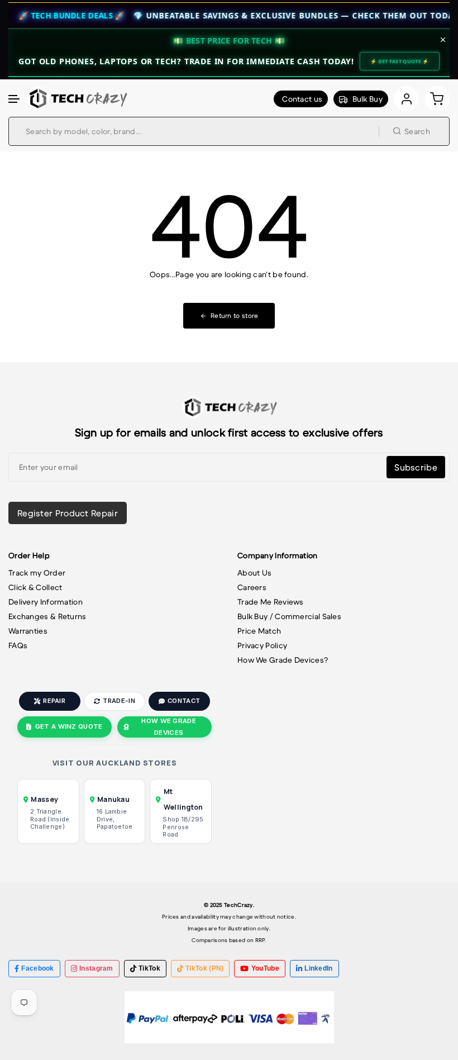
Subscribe (415, 467)
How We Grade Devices (168, 726)
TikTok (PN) (204, 968)
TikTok (149, 968)
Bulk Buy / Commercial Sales (289, 616)
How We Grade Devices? (282, 660)
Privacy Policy (262, 645)
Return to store (235, 315)
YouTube (265, 968)
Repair (54, 701)
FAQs (17, 645)
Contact (184, 701)
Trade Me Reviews (270, 602)
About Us (254, 573)
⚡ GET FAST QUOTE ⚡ (399, 61)
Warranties (27, 631)
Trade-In (119, 701)
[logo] (76, 98)
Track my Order (36, 573)
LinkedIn (318, 968)
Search (417, 131)
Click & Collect (35, 587)
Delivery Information (45, 602)
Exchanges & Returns (47, 616)
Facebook (37, 968)
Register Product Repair (67, 513)
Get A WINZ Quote (69, 726)
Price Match (259, 631)
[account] (406, 98)
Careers (251, 587)
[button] (14, 99)
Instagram (96, 968)
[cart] (437, 98)
